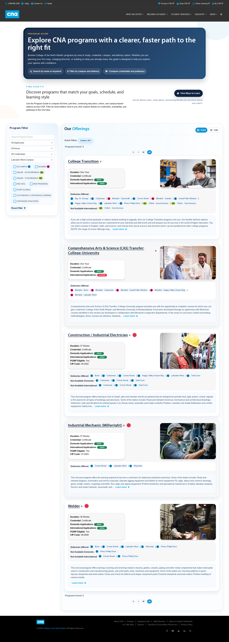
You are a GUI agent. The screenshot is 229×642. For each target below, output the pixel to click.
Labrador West (110, 203)
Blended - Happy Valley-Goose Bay (170, 290)
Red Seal (21, 184)
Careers (141, 624)
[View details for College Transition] (188, 173)
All (149, 152)
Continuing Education (27, 201)
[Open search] (221, 14)
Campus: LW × (85, 140)
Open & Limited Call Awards (180, 621)
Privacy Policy (186, 624)
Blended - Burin (81, 290)
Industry (200, 14)
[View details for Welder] (188, 522)
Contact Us (38, 3)
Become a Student (156, 14)
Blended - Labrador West (85, 295)
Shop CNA (184, 3)
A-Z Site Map (128, 624)
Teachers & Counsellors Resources (163, 624)
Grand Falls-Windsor (188, 198)
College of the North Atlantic (55, 628)
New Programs (40, 184)
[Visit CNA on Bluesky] (173, 631)
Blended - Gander (163, 198)
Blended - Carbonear (104, 290)
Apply (27, 3)
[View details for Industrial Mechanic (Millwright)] (188, 441)
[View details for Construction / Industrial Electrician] (188, 351)
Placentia (138, 466)
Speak (49, 3)
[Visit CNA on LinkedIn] (184, 631)
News (213, 14)
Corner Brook (143, 198)
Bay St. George (81, 198)
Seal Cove (195, 376)
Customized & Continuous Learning (34, 195)
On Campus (22, 167)
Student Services (180, 14)
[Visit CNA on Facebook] (167, 631)
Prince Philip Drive (132, 203)
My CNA (217, 3)
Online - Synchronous (27, 178)
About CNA (119, 621)
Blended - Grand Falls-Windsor (134, 290)
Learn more (118, 229)
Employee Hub (143, 621)
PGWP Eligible (23, 190)
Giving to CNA (166, 3)
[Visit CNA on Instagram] (190, 631)
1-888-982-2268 (14, 3)
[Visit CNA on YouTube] (179, 631)
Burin (97, 376)
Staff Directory (159, 621)
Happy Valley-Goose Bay (86, 203)
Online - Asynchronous (28, 172)
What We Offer (134, 14)
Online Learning (201, 3)
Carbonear (100, 198)
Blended (42, 167)
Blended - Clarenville (121, 198)
